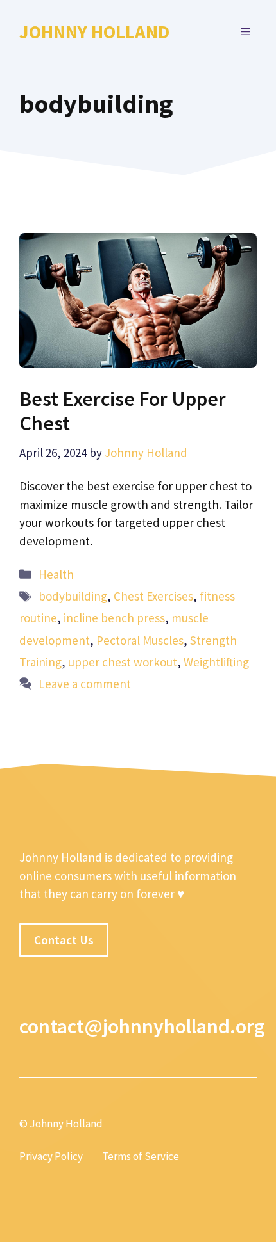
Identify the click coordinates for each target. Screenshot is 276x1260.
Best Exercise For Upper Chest (122, 411)
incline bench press (114, 618)
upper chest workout (122, 662)
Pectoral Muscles (140, 640)
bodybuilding (73, 596)
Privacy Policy (51, 1156)
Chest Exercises (153, 596)
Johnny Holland (94, 32)
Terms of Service (140, 1156)
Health (56, 574)
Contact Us (64, 940)
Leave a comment (85, 683)
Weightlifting (216, 662)
